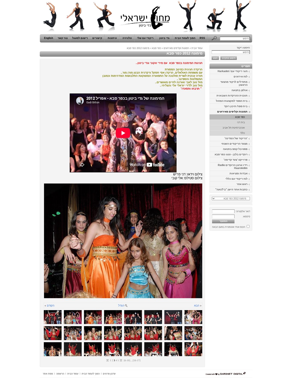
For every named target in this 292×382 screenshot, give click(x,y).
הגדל (121, 305)
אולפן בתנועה (240, 90)
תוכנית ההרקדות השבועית (232, 95)
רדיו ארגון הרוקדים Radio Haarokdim (233, 167)
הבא (196, 305)
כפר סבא (240, 116)
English (48, 38)
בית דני (241, 122)
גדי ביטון (164, 38)
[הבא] (200, 306)
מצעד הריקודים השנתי (234, 143)
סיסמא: (246, 216)
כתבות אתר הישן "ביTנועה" (231, 189)
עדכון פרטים (109, 373)
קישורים (97, 38)
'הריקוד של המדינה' (236, 138)
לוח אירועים (241, 76)
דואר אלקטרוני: (242, 211)
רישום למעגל (80, 38)
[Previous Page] (107, 360)
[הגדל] (126, 306)
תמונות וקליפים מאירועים (232, 111)
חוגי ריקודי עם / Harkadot (233, 71)
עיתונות (112, 38)
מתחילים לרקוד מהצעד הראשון (234, 83)
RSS (202, 38)
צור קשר (63, 38)
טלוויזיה (127, 38)
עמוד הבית (197, 48)
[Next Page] (120, 360)
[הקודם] (45, 306)
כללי (242, 133)
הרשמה (60, 373)
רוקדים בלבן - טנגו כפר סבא (231, 154)
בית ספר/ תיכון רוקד (236, 106)
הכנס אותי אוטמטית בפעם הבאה (228, 227)
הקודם (50, 305)
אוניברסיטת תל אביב (234, 127)
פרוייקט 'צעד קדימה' (236, 159)
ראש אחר (242, 184)
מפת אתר (48, 373)
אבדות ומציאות (239, 173)
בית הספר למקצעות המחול (232, 100)
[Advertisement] (239, 296)
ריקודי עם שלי (145, 38)
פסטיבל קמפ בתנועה (235, 149)
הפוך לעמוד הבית (185, 38)
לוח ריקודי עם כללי (237, 178)
